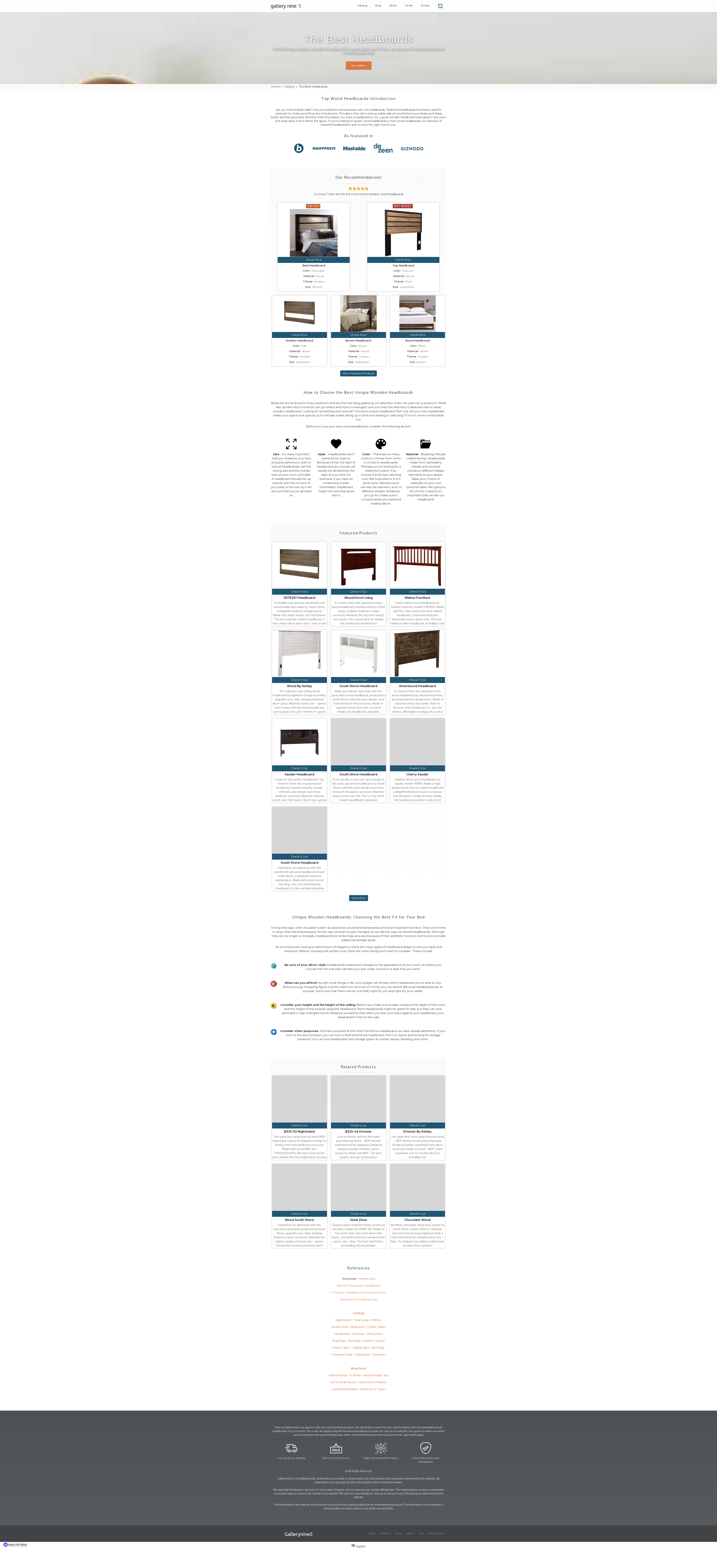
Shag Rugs (339, 1340)
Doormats (379, 1354)
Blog (378, 5)
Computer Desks (342, 1354)
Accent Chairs (340, 1327)
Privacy (425, 5)
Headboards (342, 1334)
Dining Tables (341, 1347)
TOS (421, 1533)
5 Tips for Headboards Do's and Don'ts (358, 1292)
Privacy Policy (437, 1533)
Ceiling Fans (362, 1354)
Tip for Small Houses (343, 1382)
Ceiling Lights (361, 1347)
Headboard (367, 1278)
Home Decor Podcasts (373, 1382)
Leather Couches (374, 1340)
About (410, 1533)
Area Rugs (354, 1340)
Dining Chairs (375, 1334)
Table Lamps (361, 1320)
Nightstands (343, 1320)
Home (275, 86)
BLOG (398, 1533)
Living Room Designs (345, 1389)
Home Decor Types (373, 1389)
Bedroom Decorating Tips (358, 1299)
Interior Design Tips (376, 1375)
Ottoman (358, 1334)
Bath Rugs (378, 1347)
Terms (409, 5)
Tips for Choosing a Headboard (359, 1285)
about (393, 5)
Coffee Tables (376, 1327)
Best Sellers (359, 65)
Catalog (362, 5)
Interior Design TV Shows (345, 1375)
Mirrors (377, 1320)
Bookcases (358, 1327)
